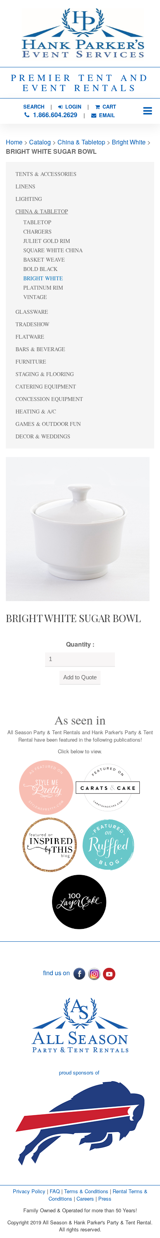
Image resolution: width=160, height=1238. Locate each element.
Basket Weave (44, 259)
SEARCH (33, 106)
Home (14, 141)
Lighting (29, 198)
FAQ (55, 1191)
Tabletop (37, 222)
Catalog (40, 141)
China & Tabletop (81, 141)
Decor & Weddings (43, 436)
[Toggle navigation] (147, 111)
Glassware (32, 311)
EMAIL (106, 115)
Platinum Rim (43, 287)
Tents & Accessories (46, 174)
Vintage (35, 297)
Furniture (31, 361)
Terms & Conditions (86, 1191)
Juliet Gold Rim (46, 240)
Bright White (129, 141)
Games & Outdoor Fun (48, 423)
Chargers (37, 231)
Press (104, 1198)
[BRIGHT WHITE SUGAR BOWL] (78, 528)
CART (108, 106)
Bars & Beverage (40, 349)
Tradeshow (32, 324)
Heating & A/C (36, 411)
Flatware (30, 336)
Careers (86, 1198)
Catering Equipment (46, 386)
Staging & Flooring (45, 374)
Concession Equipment (49, 399)
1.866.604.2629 (54, 114)
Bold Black (40, 269)
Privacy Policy (29, 1191)
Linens (25, 186)
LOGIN (72, 106)
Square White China (53, 250)
